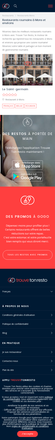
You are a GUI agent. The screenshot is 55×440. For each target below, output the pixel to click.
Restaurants (8, 15)
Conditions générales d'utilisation (18, 315)
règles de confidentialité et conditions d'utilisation (30, 427)
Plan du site (8, 369)
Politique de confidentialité (15, 323)
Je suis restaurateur (11, 352)
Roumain (30, 106)
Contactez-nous (10, 361)
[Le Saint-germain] (27, 69)
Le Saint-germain (15, 89)
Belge (19, 106)
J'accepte (27, 434)
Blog (4, 332)
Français (8, 106)
